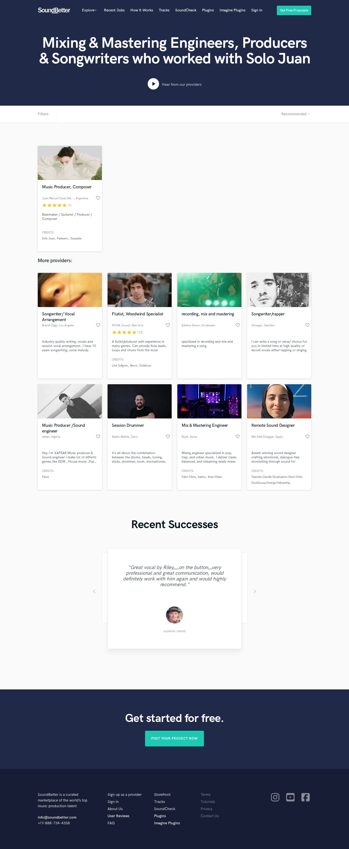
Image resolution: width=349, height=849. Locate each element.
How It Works (141, 10)
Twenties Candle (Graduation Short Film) (276, 477)
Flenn (45, 477)
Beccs (133, 365)
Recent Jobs (114, 10)
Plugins (208, 10)
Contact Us (210, 816)
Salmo (202, 477)
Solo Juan (48, 238)
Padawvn (62, 238)
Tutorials (208, 802)
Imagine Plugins (232, 10)
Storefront (162, 794)
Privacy (206, 809)
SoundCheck (185, 10)
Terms (206, 794)
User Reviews (118, 816)
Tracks (164, 10)
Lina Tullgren (120, 365)
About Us (115, 809)
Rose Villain (215, 477)
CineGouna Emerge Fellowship (270, 483)
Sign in (256, 10)
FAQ (111, 823)
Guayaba (75, 238)
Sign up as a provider (125, 794)
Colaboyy (145, 365)
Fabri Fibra (189, 477)
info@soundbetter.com (57, 817)
